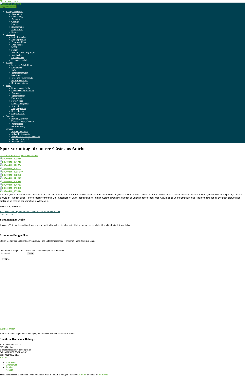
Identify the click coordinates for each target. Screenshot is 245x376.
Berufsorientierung (19, 80)
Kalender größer (7, 329)
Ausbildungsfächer (19, 131)
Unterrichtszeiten (19, 37)
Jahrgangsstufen (18, 39)
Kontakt (9, 370)
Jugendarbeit (17, 124)
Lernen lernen (17, 57)
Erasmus (15, 32)
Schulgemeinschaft (14, 11)
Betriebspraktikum (19, 83)
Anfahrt (3, 357)
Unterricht (10, 34)
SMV (13, 70)
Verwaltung (16, 14)
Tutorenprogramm (19, 73)
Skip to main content (9, 1)
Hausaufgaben (17, 111)
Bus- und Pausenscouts (22, 78)
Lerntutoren (16, 67)
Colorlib (82, 374)
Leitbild (14, 24)
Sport (35, 155)
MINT (14, 47)
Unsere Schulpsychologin (22, 121)
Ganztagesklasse (19, 42)
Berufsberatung (18, 126)
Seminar (9, 129)
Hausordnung (17, 27)
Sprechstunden (18, 96)
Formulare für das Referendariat (25, 136)
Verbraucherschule (19, 60)
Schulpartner (17, 29)
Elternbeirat (16, 98)
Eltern (8, 85)
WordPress (103, 374)
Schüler (9, 62)
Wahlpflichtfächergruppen (23, 52)
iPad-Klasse (17, 45)
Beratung (15, 19)
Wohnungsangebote (20, 139)
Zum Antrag (5, 245)
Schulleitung (17, 16)
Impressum (10, 362)
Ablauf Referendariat (20, 134)
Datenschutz (11, 365)
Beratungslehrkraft (19, 118)
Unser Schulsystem (19, 103)
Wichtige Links (18, 141)
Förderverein (17, 101)
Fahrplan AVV (18, 113)
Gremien (15, 22)
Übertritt (15, 106)
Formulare (16, 93)
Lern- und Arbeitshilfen (21, 65)
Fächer (14, 50)
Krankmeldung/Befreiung (22, 90)
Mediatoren (16, 75)
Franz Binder (27, 155)
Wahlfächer (16, 55)
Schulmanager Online (21, 88)
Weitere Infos (6, 230)
